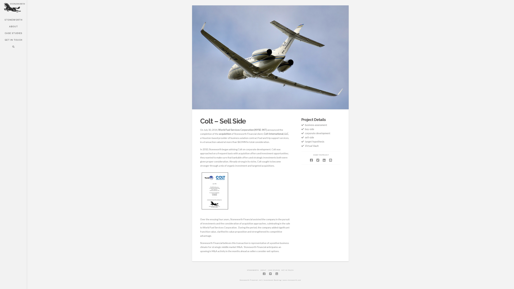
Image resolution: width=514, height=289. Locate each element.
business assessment (316, 124)
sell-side (309, 137)
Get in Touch (287, 270)
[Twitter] (270, 273)
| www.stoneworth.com (291, 280)
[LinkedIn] (276, 273)
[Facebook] (264, 273)
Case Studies (274, 270)
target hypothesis (314, 141)
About (263, 270)
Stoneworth (253, 270)
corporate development (317, 133)
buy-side (309, 129)
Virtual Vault (312, 145)
